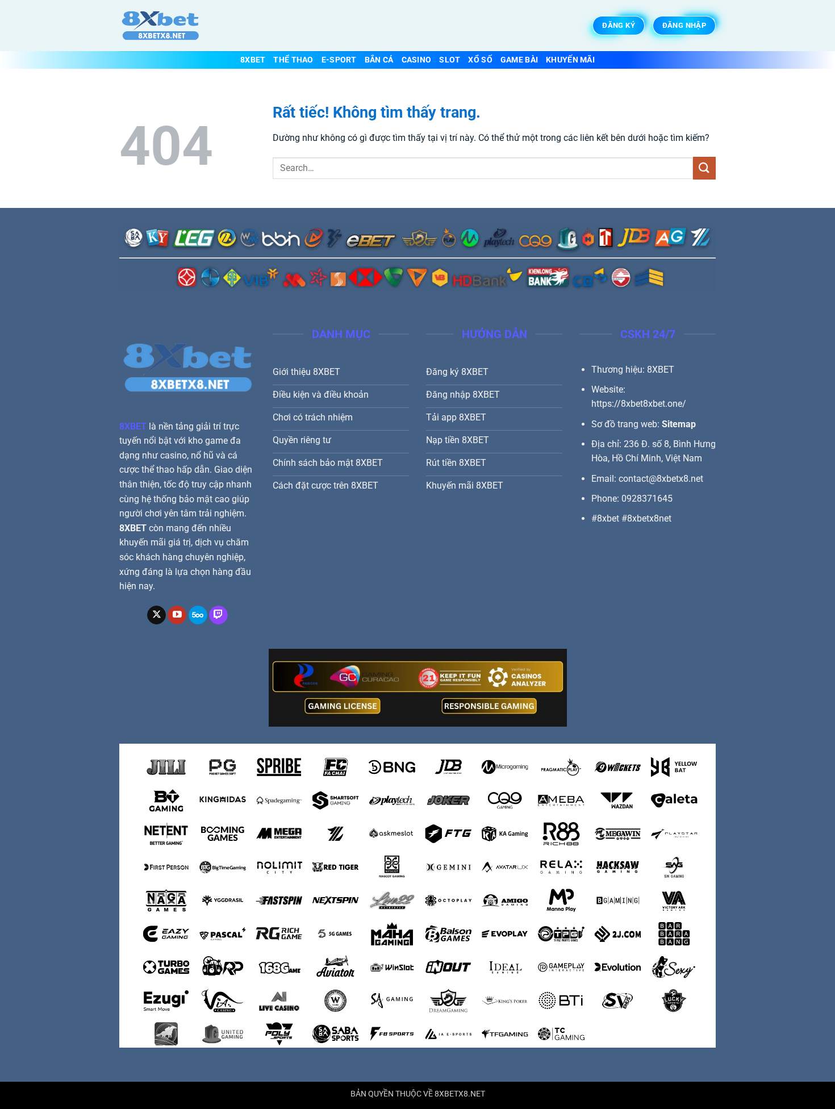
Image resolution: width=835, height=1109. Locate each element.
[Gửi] (704, 168)
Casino (417, 60)
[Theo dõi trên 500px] (198, 615)
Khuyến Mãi (570, 60)
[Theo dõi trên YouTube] (177, 615)
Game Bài (519, 60)
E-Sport (339, 60)
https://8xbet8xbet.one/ (638, 403)
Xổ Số (480, 60)
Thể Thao (293, 60)
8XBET (252, 60)
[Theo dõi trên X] (156, 615)
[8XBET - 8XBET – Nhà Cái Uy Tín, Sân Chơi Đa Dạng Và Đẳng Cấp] (176, 25)
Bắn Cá (379, 60)
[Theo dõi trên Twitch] (218, 615)
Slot (449, 60)
